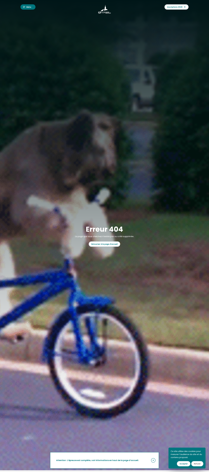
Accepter (184, 464)
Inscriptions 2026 (174, 7)
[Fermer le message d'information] (153, 460)
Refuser (197, 464)
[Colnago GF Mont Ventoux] (104, 9)
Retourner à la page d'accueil (104, 244)
